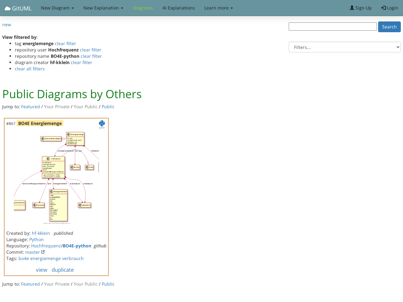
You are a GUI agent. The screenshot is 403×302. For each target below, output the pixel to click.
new (6, 24)
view (41, 269)
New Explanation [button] (101, 8)
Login (392, 8)
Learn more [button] (217, 8)
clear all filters (30, 69)
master (32, 252)
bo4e (24, 258)
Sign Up (363, 8)
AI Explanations (178, 8)
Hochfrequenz (46, 246)
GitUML (20, 8)
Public (108, 107)
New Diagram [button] (56, 8)
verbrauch (73, 258)
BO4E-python (77, 246)
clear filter (65, 43)
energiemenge (45, 258)
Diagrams (143, 8)
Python (36, 239)
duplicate (63, 269)
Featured (30, 107)
